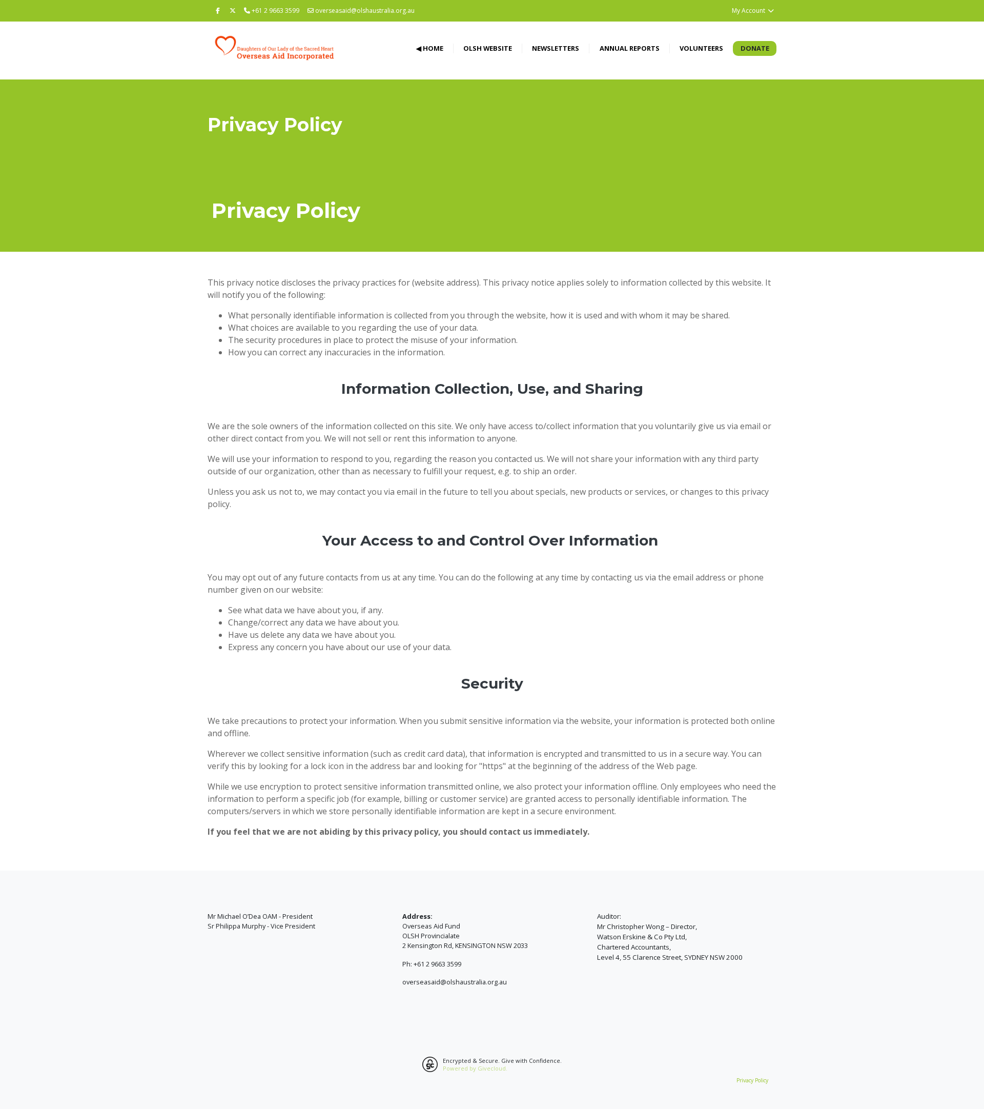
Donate (755, 48)
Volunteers (701, 48)
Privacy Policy (752, 1080)
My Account (749, 10)
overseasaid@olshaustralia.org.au (365, 10)
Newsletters (555, 48)
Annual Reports (630, 48)
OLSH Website (487, 48)
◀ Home (429, 48)
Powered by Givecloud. (475, 1068)
